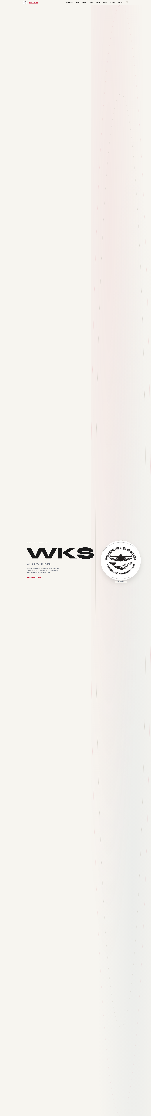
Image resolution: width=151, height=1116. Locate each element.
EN (126, 2)
